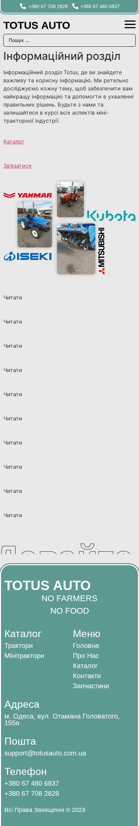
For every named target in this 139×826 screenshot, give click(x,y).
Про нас (86, 655)
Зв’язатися (17, 165)
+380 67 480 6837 (31, 783)
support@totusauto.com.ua (45, 753)
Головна (86, 645)
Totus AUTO (36, 25)
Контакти (87, 675)
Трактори (18, 645)
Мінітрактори (24, 655)
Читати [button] (12, 297)
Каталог (13, 141)
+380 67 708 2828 (31, 793)
